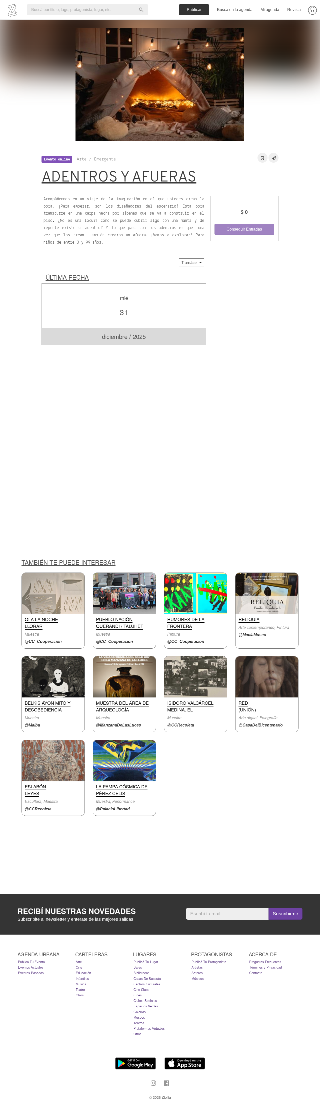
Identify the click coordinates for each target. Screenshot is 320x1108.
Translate (191, 262)
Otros (80, 995)
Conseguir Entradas (244, 229)
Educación (83, 973)
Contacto (255, 973)
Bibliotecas (142, 973)
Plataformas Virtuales (149, 1028)
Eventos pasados (31, 973)
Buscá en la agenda (234, 10)
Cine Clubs (141, 990)
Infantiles (82, 979)
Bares (138, 967)
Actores (197, 973)
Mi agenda (269, 10)
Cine (79, 967)
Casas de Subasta (147, 979)
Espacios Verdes (146, 1006)
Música (81, 984)
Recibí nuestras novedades (77, 911)
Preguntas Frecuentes (265, 962)
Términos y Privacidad (265, 967)
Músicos (198, 979)
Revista (294, 10)
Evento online (57, 159)
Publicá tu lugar (146, 962)
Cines (138, 995)
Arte (79, 962)
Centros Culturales (147, 984)
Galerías (140, 1012)
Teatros (139, 1023)
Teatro (80, 990)
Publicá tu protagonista (209, 962)
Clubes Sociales (145, 1001)
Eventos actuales (31, 967)
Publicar (194, 10)
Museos (139, 1017)
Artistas (197, 967)
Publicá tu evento (31, 962)
